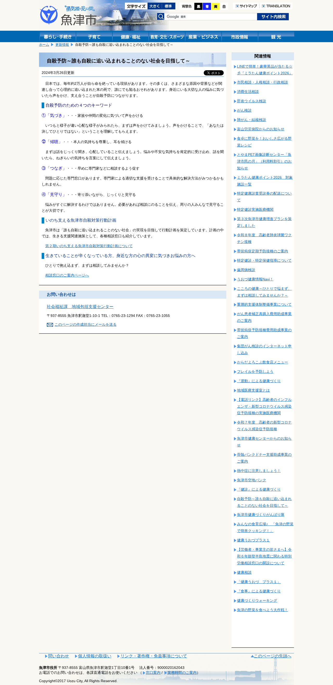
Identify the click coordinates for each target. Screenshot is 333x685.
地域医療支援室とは (253, 390)
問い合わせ (58, 656)
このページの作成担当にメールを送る (86, 324)
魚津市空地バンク (251, 480)
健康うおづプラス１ (253, 540)
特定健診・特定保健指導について (264, 260)
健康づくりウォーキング (257, 600)
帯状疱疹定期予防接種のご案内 (262, 251)
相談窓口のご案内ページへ (67, 275)
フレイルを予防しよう (255, 371)
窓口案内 (153, 672)
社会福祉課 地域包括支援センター (80, 306)
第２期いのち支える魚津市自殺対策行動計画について (89, 246)
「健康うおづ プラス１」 (259, 582)
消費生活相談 (248, 91)
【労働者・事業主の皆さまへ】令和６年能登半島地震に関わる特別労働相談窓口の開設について (264, 556)
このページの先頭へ (272, 656)
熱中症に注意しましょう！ (259, 471)
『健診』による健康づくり (259, 489)
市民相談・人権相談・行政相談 (262, 82)
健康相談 (244, 572)
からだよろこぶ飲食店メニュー (262, 362)
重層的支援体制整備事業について (264, 304)
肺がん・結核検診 (251, 120)
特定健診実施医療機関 (255, 209)
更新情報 (62, 45)
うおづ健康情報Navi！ (255, 279)
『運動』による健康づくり (259, 381)
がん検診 (244, 110)
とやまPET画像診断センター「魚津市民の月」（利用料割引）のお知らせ (264, 161)
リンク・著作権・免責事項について (153, 656)
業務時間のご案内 (182, 672)
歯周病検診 (246, 270)
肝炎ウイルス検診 (251, 101)
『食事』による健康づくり (259, 591)
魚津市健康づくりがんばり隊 (260, 515)
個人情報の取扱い (94, 656)
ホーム (44, 45)
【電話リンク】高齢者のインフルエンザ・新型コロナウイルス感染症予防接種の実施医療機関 (264, 406)
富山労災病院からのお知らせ (260, 129)
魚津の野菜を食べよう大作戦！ (262, 610)
